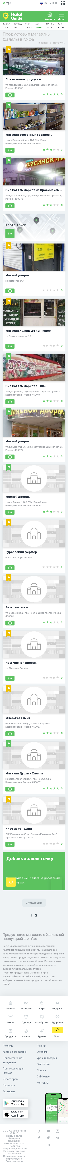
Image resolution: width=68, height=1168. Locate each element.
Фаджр (6, 26)
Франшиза (9, 1091)
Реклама (8, 1045)
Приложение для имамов (13, 1070)
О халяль (42, 1051)
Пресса (41, 1070)
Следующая (34, 902)
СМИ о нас (43, 1076)
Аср (39, 26)
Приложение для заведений (13, 1060)
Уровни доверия (47, 1058)
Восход (18, 26)
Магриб (50, 26)
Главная (41, 1045)
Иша (61, 26)
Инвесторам (10, 1079)
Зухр (28, 26)
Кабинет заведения (14, 1051)
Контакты (43, 1082)
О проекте (43, 1064)
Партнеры (9, 1085)
